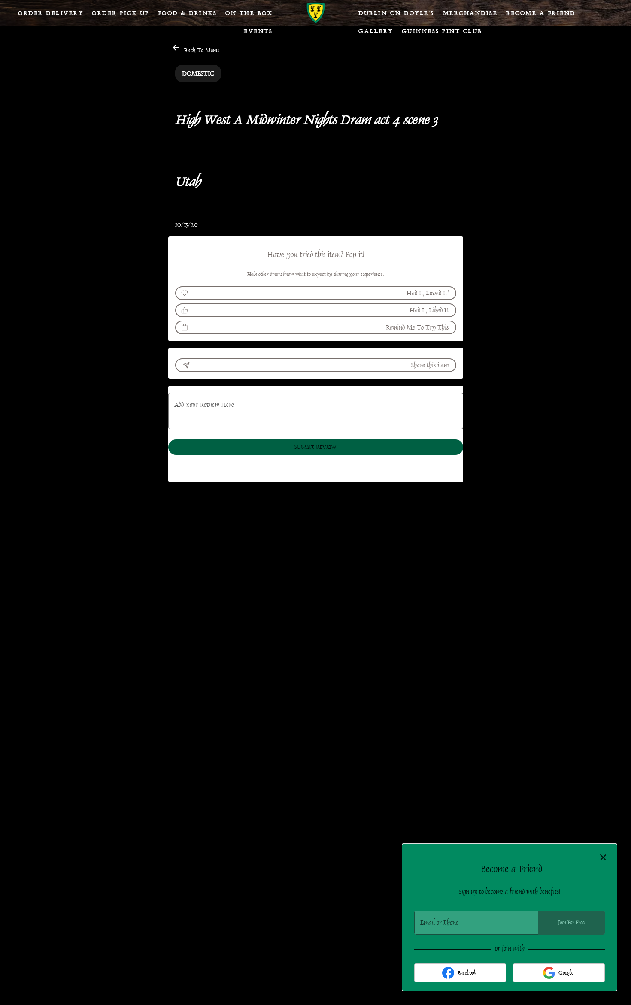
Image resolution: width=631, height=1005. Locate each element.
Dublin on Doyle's (396, 13)
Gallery (375, 31)
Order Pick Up (120, 13)
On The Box (249, 13)
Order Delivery (50, 13)
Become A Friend (541, 13)
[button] (196, 48)
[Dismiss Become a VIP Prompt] (603, 857)
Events (258, 31)
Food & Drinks (187, 13)
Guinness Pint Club (442, 31)
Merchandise (470, 13)
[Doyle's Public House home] (315, 13)
